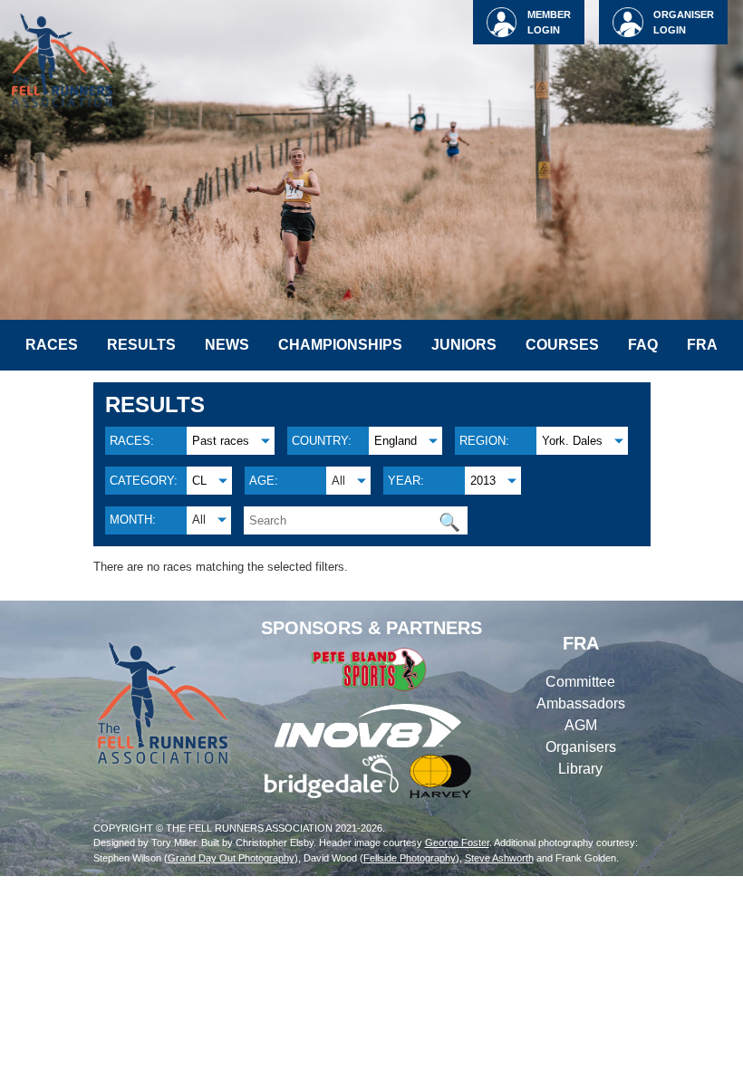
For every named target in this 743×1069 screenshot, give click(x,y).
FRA (702, 344)
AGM (580, 725)
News (227, 344)
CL (199, 480)
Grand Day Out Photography (231, 857)
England (395, 441)
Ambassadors (580, 703)
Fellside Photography (409, 857)
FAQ (643, 344)
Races (51, 344)
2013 (483, 480)
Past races (220, 441)
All (338, 480)
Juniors (464, 344)
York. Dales (572, 441)
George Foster (457, 842)
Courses (562, 344)
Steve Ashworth (499, 857)
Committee (580, 681)
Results (141, 344)
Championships (340, 344)
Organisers (580, 747)
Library (580, 768)
